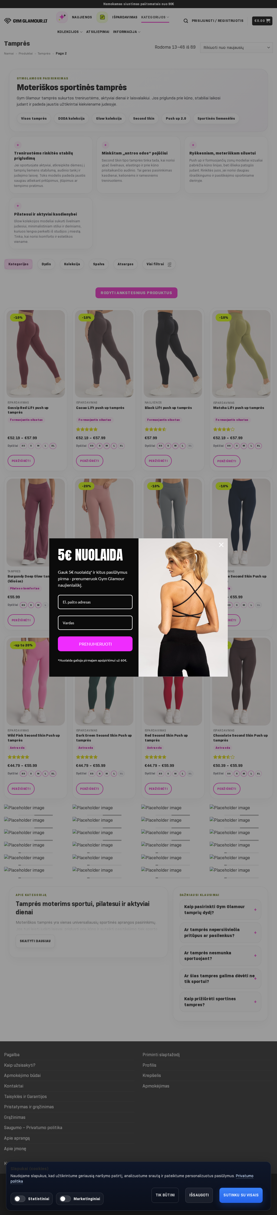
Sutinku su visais (241, 1195)
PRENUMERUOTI (95, 643)
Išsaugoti (199, 1195)
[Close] (221, 544)
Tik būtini (165, 1195)
